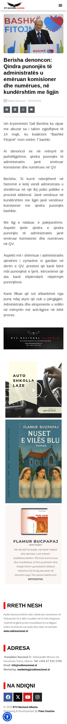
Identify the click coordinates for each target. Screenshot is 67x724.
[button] (60, 5)
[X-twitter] (17, 697)
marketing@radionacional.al (33, 669)
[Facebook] (8, 697)
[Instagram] (37, 697)
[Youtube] (27, 697)
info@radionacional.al (24, 665)
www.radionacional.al (16, 631)
